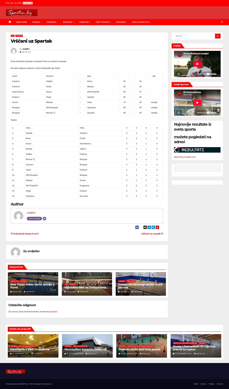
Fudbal (36, 22)
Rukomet (68, 22)
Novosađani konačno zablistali (85, 349)
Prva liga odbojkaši (80, 346)
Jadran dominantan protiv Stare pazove (140, 286)
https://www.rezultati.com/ (184, 157)
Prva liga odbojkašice (27, 346)
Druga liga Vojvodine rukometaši (185, 343)
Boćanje (121, 22)
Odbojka (84, 22)
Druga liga (14, 281)
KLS (12, 35)
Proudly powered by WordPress (17, 384)
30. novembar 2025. (21, 354)
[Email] (44, 218)
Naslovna (21, 22)
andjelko (26, 49)
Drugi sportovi (140, 22)
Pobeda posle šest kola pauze (139, 349)
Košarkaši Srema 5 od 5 (26, 233)
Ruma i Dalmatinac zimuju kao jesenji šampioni (194, 348)
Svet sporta (103, 22)
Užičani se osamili (151, 233)
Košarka (52, 22)
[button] (222, 22)
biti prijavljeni (51, 312)
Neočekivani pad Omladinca (29, 349)
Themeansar (47, 384)
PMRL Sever (131, 281)
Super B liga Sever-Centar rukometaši (141, 346)
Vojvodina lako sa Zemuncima (85, 287)
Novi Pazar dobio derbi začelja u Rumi (32, 286)
